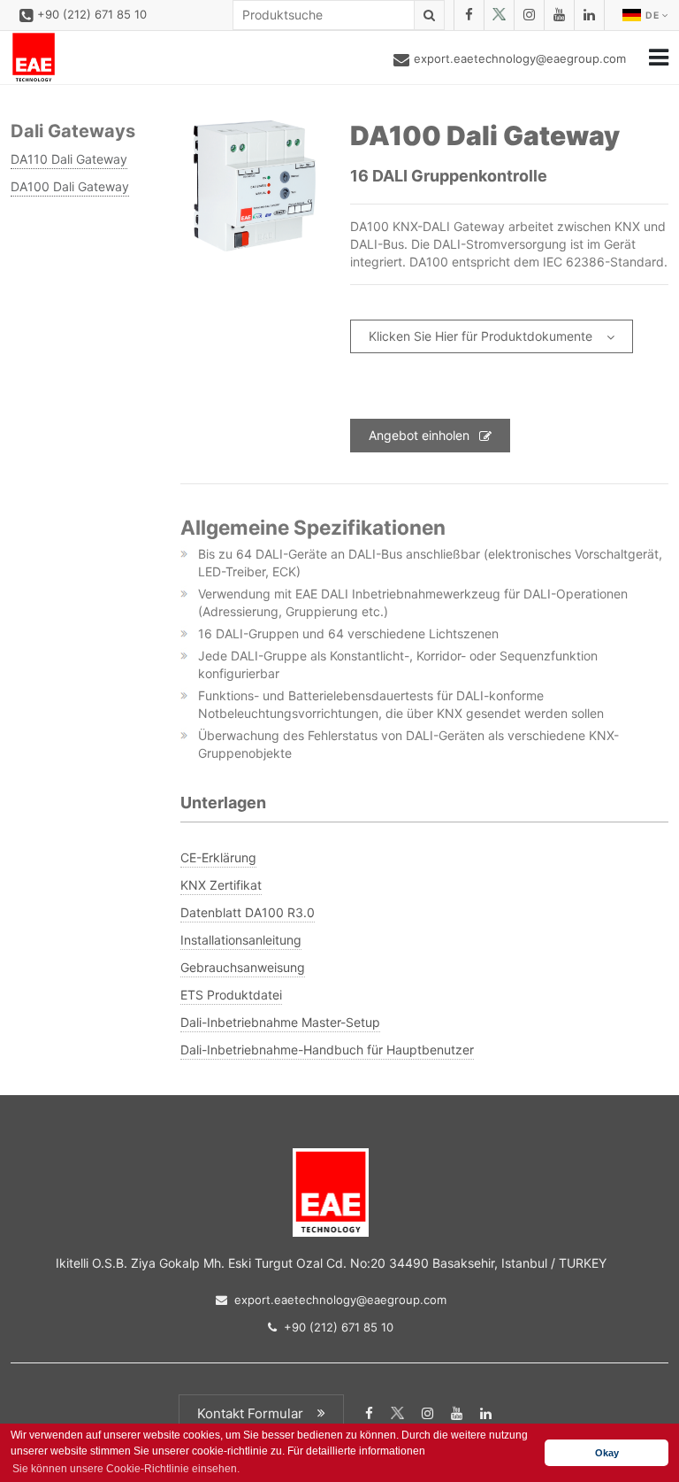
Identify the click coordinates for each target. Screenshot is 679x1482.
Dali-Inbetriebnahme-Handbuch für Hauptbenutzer (327, 1049)
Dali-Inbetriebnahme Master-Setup (280, 1022)
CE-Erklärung (218, 857)
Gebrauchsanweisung (242, 967)
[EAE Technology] (34, 57)
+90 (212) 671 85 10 (92, 14)
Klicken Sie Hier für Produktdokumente (480, 335)
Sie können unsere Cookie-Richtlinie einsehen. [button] (126, 1469)
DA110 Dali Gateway (69, 158)
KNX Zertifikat (221, 884)
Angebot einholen (419, 435)
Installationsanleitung (240, 939)
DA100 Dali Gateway (70, 186)
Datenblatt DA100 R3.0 (247, 912)
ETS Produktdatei (231, 994)
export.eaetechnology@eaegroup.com (520, 58)
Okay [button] (607, 1452)
